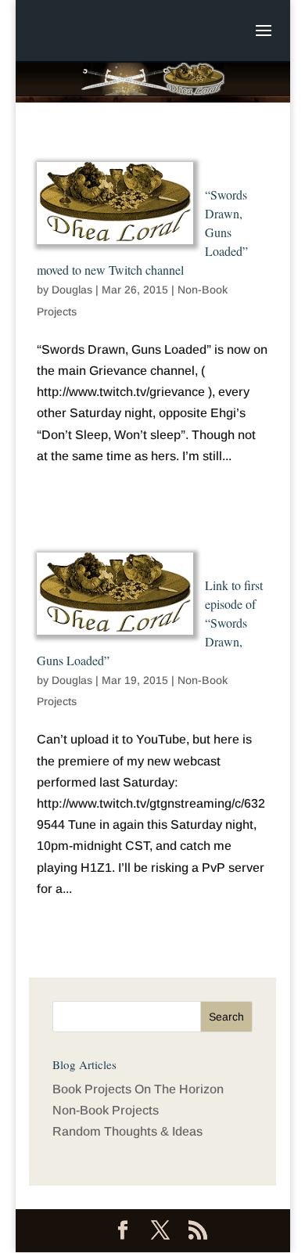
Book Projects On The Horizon (138, 1089)
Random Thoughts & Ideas (127, 1131)
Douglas (72, 289)
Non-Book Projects (105, 1110)
